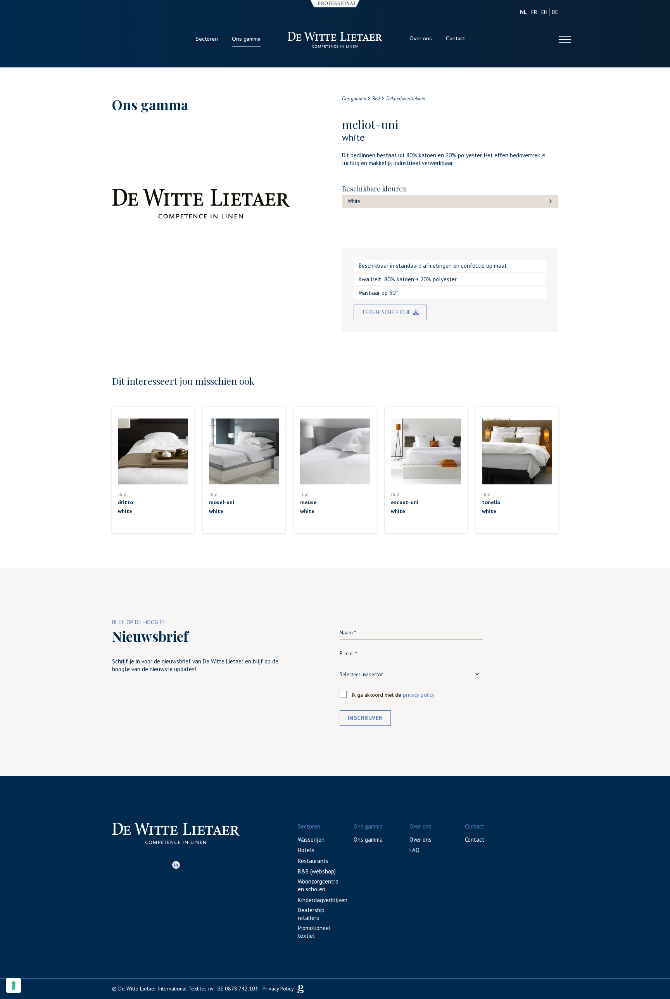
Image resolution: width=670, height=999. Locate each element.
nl (523, 12)
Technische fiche (387, 312)
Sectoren (206, 39)
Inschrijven (365, 718)
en (544, 12)
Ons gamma (246, 39)
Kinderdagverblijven (322, 900)
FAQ (414, 850)
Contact (455, 38)
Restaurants (313, 861)
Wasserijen (311, 839)
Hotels (306, 850)
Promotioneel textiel (314, 931)
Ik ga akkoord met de (393, 694)
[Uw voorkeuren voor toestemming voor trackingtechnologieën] (13, 985)
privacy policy (419, 694)
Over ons (420, 38)
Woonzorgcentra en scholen (318, 885)
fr (534, 12)
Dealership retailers (311, 913)
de (555, 12)
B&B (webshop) (317, 871)
